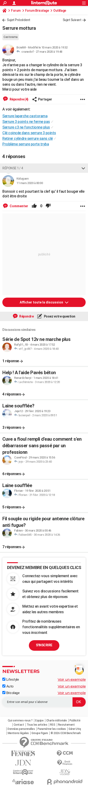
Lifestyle (12, 679)
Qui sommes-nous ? (20, 720)
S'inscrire (44, 645)
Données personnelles (21, 729)
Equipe (39, 720)
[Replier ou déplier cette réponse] (83, 168)
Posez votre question (59, 316)
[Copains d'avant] (23, 772)
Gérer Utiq (75, 729)
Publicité (74, 720)
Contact (19, 724)
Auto (9, 686)
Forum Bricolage (37, 10)
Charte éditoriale (56, 720)
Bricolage (12, 693)
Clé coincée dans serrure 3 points (29, 133)
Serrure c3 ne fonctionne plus (26, 127)
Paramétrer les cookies (52, 729)
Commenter (18, 206)
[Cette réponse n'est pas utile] (48, 206)
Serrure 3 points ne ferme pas (26, 121)
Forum (16, 10)
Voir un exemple (72, 679)
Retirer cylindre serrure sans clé (27, 138)
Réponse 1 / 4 (12, 168)
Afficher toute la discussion (42, 302)
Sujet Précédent (18, 20)
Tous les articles (37, 724)
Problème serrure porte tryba (25, 144)
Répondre (26, 316)
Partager (45, 99)
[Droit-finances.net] (65, 763)
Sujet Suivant (72, 20)
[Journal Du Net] (23, 763)
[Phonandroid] (65, 782)
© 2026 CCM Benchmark (65, 733)
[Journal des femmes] (23, 753)
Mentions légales (18, 733)
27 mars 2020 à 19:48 (49, 51)
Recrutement (66, 724)
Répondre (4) (18, 99)
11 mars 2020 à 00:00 (29, 183)
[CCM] (65, 753)
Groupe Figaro (39, 733)
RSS (52, 724)
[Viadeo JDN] (65, 772)
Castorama (11, 37)
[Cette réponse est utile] (34, 206)
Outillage (59, 10)
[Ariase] (23, 781)
